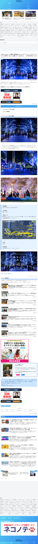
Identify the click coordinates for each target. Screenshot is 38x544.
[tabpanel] (7, 15)
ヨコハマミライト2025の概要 (8, 109)
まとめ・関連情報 (6, 111)
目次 (18, 106)
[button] (37, 42)
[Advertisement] (19, 47)
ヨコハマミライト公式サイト (6, 273)
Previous (0, 15)
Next (37, 15)
